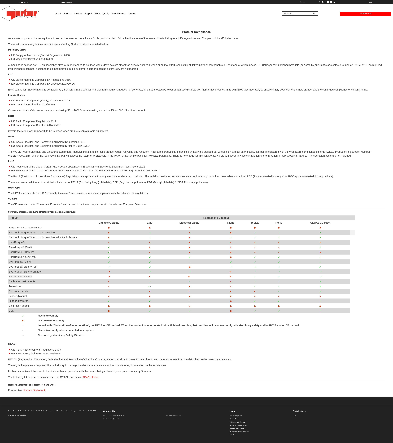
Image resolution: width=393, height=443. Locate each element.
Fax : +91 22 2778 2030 (174, 416)
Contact (302, 2)
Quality (106, 13)
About (58, 13)
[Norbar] (21, 13)
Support (88, 13)
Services (78, 13)
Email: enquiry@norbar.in (111, 419)
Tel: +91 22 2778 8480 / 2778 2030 (114, 416)
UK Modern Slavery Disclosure (239, 431)
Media (97, 13)
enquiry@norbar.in (66, 2)
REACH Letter (90, 377)
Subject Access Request (237, 422)
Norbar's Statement (34, 390)
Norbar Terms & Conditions (238, 425)
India (370, 2)
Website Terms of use (237, 428)
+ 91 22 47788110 (23, 2)
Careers (131, 13)
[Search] (314, 13)
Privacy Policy (234, 419)
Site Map (232, 435)
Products (67, 13)
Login (294, 416)
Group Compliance (236, 416)
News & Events (118, 13)
